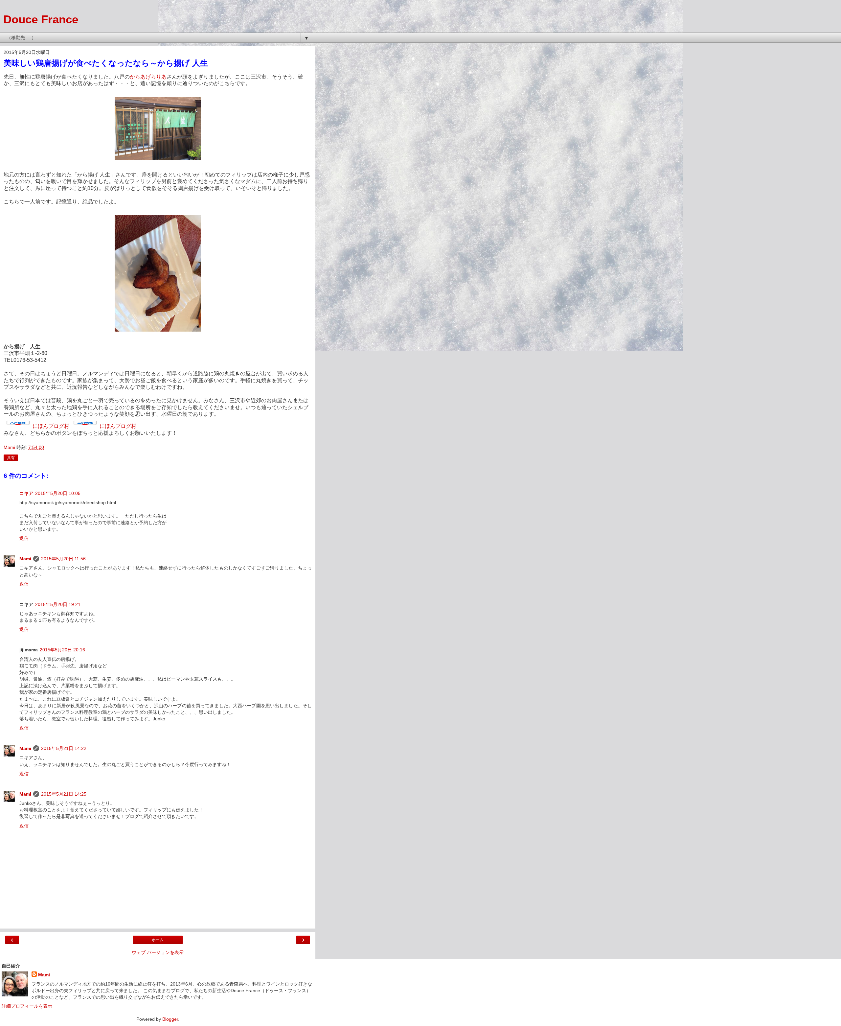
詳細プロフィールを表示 (27, 1006)
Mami (25, 558)
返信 (24, 538)
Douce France (40, 19)
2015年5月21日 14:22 (63, 748)
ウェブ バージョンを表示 (158, 952)
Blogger (170, 1019)
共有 (11, 457)
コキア (26, 493)
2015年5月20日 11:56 (63, 558)
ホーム (158, 940)
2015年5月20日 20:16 (62, 649)
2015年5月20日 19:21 (57, 604)
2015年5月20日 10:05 (57, 493)
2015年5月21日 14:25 (63, 794)
